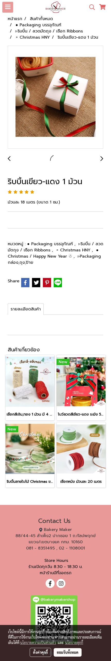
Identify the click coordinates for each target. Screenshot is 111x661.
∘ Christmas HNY (74, 250)
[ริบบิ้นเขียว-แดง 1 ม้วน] (55, 97)
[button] (90, 7)
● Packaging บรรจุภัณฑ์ (50, 244)
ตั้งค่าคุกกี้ (40, 652)
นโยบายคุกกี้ (74, 642)
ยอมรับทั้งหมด (67, 652)
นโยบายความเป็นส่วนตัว (38, 642)
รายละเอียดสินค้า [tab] (26, 309)
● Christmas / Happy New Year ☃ (53, 253)
